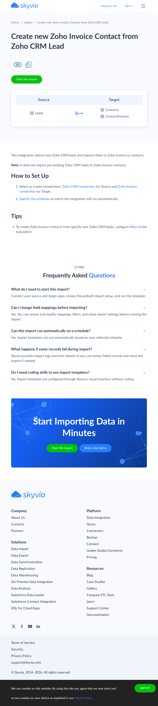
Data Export (20, 555)
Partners (17, 531)
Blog (90, 575)
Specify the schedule (34, 199)
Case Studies (96, 582)
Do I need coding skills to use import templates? (50, 373)
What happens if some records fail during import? (51, 349)
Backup (92, 537)
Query (91, 524)
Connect (93, 544)
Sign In (128, 6)
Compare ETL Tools (100, 595)
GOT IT (145, 688)
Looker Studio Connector (105, 550)
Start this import (26, 79)
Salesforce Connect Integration (33, 601)
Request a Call (109, 6)
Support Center (98, 608)
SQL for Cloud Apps (25, 608)
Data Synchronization (26, 562)
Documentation (98, 614)
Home (15, 22)
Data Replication (23, 568)
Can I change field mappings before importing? (49, 308)
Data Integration (98, 517)
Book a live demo (95, 448)
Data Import (20, 549)
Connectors (95, 531)
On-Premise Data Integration (32, 582)
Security (17, 649)
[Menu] (143, 6)
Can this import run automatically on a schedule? (51, 331)
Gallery (28, 22)
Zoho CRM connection (78, 186)
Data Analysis (21, 588)
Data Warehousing (24, 575)
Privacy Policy (21, 656)
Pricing (92, 557)
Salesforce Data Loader (27, 595)
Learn (90, 601)
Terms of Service (23, 642)
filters (134, 227)
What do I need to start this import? (40, 289)
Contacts (17, 524)
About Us (18, 517)
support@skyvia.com (26, 662)
